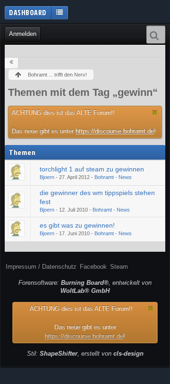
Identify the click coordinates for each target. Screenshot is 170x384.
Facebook (93, 266)
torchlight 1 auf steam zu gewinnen (92, 169)
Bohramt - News (113, 177)
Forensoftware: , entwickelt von (85, 286)
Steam (119, 266)
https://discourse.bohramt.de (115, 131)
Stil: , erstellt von (85, 353)
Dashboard (28, 12)
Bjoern (47, 177)
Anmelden (22, 33)
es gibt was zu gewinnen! (77, 225)
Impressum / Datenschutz (41, 266)
